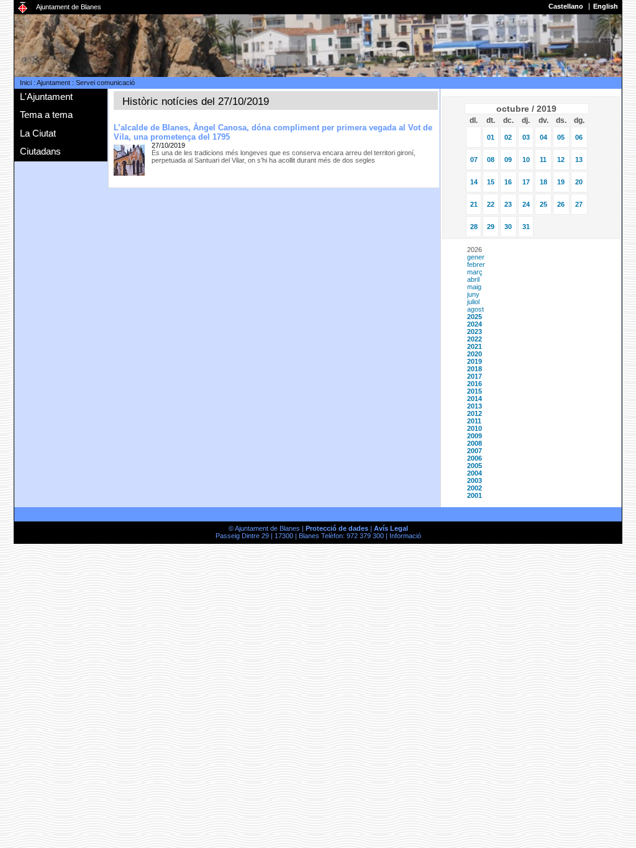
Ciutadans (40, 151)
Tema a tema (46, 114)
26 (561, 204)
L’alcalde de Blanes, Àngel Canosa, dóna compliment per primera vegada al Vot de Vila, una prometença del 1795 (273, 132)
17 (526, 182)
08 (490, 159)
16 (508, 182)
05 (561, 137)
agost (475, 309)
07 (474, 159)
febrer (476, 264)
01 (490, 137)
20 (579, 182)
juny (473, 294)
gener (475, 257)
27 (579, 204)
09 (508, 159)
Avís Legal (391, 528)
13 (579, 159)
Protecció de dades (337, 528)
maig (474, 287)
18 (543, 182)
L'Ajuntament (46, 96)
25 (543, 204)
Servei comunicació (105, 82)
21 (474, 204)
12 (561, 159)
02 (508, 137)
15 (490, 182)
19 (561, 182)
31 (526, 226)
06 (579, 137)
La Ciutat (38, 133)
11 (543, 159)
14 (474, 182)
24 (526, 204)
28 (474, 226)
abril (473, 279)
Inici (26, 82)
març (475, 272)
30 (508, 226)
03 (526, 137)
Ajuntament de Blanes (68, 7)
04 (543, 137)
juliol (473, 301)
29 (490, 226)
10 (526, 159)
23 (508, 204)
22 (490, 204)
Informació (405, 535)
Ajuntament (53, 82)
